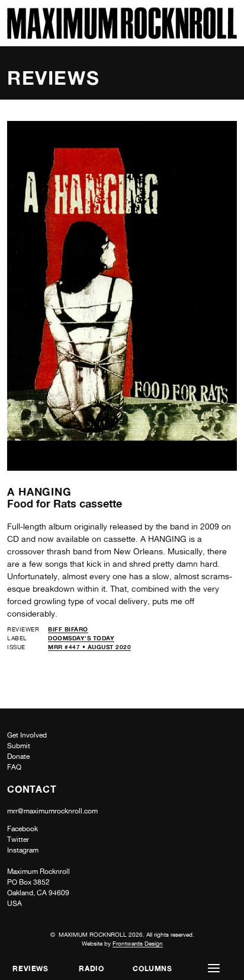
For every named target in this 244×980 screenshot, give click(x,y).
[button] (213, 968)
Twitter (18, 839)
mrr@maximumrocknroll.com (52, 811)
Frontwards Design (138, 943)
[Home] (122, 36)
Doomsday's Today (81, 637)
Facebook (22, 829)
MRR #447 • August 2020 (89, 646)
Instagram (22, 850)
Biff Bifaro (68, 629)
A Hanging (39, 491)
